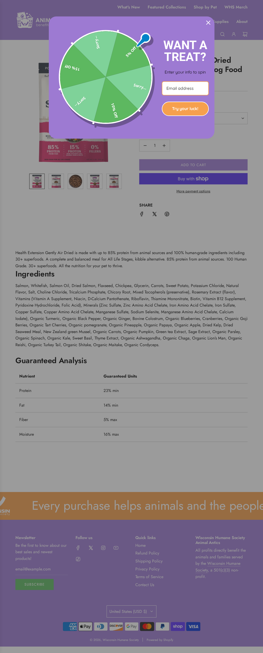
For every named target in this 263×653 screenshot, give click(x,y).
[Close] (208, 22)
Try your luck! (185, 108)
